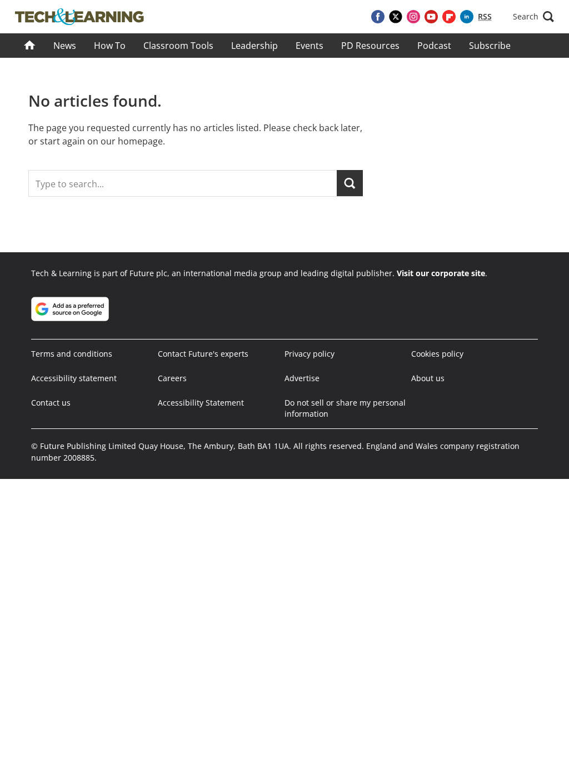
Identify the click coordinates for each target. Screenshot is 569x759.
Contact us (51, 402)
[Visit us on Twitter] (395, 16)
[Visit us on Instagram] (413, 16)
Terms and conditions (71, 353)
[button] (533, 16)
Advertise (302, 378)
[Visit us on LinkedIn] (466, 16)
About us (428, 378)
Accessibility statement (74, 378)
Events (309, 45)
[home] (29, 45)
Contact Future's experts (203, 353)
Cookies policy (437, 353)
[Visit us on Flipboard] (449, 16)
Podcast (434, 45)
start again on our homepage (101, 141)
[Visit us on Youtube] (431, 16)
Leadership (254, 45)
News (64, 45)
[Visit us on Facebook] (378, 16)
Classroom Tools (178, 45)
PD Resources (370, 45)
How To (110, 45)
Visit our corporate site (441, 273)
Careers (172, 378)
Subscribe (490, 45)
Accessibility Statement (201, 402)
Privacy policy (309, 353)
